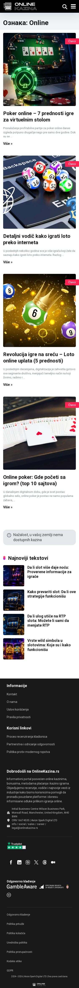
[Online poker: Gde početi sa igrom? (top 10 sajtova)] (39, 433)
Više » (7, 144)
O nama (12, 702)
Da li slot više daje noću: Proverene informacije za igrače (49, 572)
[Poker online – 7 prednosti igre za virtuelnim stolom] (39, 69)
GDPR (10, 970)
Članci (72, 41)
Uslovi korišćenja (18, 709)
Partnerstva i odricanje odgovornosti (31, 744)
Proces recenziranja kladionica (27, 736)
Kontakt (12, 694)
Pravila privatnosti (19, 717)
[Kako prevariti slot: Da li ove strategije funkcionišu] (13, 609)
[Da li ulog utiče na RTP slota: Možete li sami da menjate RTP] (13, 633)
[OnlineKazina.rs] (21, 6)
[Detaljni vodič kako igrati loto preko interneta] (39, 192)
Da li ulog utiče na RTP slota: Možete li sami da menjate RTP (48, 620)
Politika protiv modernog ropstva (28, 752)
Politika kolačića (16, 933)
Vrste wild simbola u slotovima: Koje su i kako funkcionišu (49, 645)
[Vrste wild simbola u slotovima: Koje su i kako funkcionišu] (13, 658)
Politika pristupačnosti (19, 951)
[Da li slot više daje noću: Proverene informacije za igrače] (13, 585)
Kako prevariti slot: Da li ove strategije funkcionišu (51, 594)
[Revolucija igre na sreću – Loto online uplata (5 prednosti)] (39, 310)
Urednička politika (17, 942)
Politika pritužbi (15, 924)
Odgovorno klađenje (18, 914)
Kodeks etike (14, 961)
